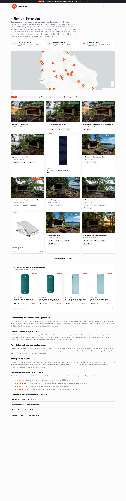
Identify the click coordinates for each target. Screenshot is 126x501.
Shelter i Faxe (18, 386)
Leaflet (104, 88)
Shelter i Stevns (19, 380)
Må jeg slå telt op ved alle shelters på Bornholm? (25, 404)
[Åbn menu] (111, 6)
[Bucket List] (104, 6)
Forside (13, 14)
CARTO (112, 88)
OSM (109, 88)
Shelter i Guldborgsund (21, 389)
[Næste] (90, 1)
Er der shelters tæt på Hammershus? (22, 410)
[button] (54, 70)
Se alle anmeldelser (106, 308)
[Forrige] (35, 1)
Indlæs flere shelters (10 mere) (63, 258)
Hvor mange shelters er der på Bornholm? (24, 399)
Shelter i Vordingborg (20, 383)
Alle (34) (14, 97)
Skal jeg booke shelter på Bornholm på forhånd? (26, 415)
